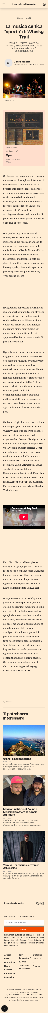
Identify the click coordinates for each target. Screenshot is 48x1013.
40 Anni (22, 962)
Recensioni (9, 973)
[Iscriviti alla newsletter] (44, 4)
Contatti (37, 959)
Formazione (9, 962)
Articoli (7, 955)
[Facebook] (37, 903)
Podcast (8, 970)
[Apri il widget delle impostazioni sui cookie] (4, 1008)
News (7, 966)
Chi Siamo (37, 955)
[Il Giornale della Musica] (24, 4)
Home (20, 18)
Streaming (9, 977)
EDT (34, 962)
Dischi (28, 18)
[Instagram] (42, 903)
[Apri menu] (3, 4)
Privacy (36, 966)
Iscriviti (24, 929)
